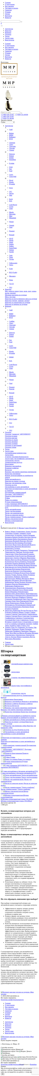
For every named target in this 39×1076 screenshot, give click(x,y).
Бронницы (9, 541)
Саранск (8, 614)
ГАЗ (10, 423)
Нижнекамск (21, 588)
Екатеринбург (10, 556)
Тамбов (35, 624)
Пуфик (7, 498)
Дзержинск (24, 550)
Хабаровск (16, 629)
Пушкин (8, 609)
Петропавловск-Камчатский (25, 605)
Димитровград (10, 552)
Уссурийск (30, 627)
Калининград (10, 561)
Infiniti (11, 357)
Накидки (8, 31)
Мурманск (16, 580)
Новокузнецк (28, 590)
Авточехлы (9, 29)
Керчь (28, 563)
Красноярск (27, 571)
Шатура (16, 633)
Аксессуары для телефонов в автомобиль (19, 458)
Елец (17, 556)
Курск (27, 573)
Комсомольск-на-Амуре (13, 567)
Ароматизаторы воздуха (13, 462)
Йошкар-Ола (27, 560)
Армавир (22, 533)
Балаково (31, 535)
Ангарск (34, 531)
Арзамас (16, 533)
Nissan (11, 222)
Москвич (12, 276)
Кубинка (16, 573)
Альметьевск (21, 531)
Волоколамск (10, 546)
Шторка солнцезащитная (14, 521)
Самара (32, 612)
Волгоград (9, 545)
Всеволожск (9, 548)
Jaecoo (11, 193)
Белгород (27, 537)
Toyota (11, 259)
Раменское (17, 610)
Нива (11, 280)
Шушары (28, 633)
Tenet (11, 257)
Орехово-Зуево (10, 601)
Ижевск (8, 560)
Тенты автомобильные (13, 509)
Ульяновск (22, 627)
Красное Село (18, 571)
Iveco (11, 188)
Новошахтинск (21, 595)
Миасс (32, 578)
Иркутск (14, 560)
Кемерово (22, 563)
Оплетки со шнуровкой (13, 445)
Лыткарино (9, 577)
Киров (32, 563)
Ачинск (25, 535)
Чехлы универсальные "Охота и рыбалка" (20, 517)
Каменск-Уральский (27, 561)
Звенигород (9, 558)
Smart (11, 242)
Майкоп (19, 578)
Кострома (8, 569)
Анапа (28, 531)
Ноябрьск (22, 597)
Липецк (20, 575)
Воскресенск (26, 546)
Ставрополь (24, 620)
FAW (11, 167)
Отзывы (8, 12)
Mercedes (12, 214)
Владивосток (10, 543)
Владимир (27, 543)
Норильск (15, 597)
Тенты (7, 36)
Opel (10, 227)
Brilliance (12, 137)
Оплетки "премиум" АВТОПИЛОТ (17, 434)
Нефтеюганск (19, 586)
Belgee (11, 133)
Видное (29, 541)
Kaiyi (11, 199)
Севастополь (22, 614)
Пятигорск (9, 610)
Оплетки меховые (11, 442)
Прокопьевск (17, 607)
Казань (34, 560)
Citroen (11, 150)
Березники (9, 539)
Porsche (11, 389)
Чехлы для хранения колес (14, 513)
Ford (10, 171)
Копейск (25, 567)
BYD (11, 139)
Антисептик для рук (12, 460)
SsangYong (13, 248)
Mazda (11, 212)
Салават (27, 612)
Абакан (13, 531)
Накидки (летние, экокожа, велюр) (17, 301)
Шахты (22, 633)
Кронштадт (9, 573)
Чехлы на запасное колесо (14, 515)
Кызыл (32, 573)
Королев (32, 567)
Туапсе (23, 625)
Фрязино (8, 629)
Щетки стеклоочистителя (14, 519)
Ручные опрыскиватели (13, 502)
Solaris (11, 244)
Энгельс (14, 637)
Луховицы (31, 575)
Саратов (14, 614)
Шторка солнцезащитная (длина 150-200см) (16, 801)
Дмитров (19, 552)
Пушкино (14, 609)
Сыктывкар (21, 624)
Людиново (24, 577)
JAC (10, 191)
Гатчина (17, 548)
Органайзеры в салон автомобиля (17, 487)
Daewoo (12, 154)
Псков (32, 607)
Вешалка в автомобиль (13, 466)
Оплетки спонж (10, 447)
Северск (8, 616)
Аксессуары (9, 38)
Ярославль (9, 639)
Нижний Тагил (18, 590)
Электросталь (20, 635)
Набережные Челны (12, 582)
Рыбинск (15, 612)
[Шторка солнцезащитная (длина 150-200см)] (19, 799)
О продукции (10, 4)
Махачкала (26, 578)
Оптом (7, 14)
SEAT (11, 238)
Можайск (8, 580)
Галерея (8, 2)
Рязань (21, 612)
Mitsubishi (12, 218)
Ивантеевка (31, 558)
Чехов (7, 633)
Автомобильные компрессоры (15, 453)
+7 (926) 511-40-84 (21, 114)
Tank (10, 255)
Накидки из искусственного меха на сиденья (21, 299)
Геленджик (9, 550)
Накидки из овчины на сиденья (16, 304)
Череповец (25, 631)
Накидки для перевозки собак (15, 483)
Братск (30, 539)
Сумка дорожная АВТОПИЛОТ (16, 504)
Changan (12, 143)
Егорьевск (30, 554)
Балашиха (8, 537)
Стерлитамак (27, 622)
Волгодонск (17, 545)
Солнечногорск (28, 618)
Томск (18, 625)
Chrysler (12, 148)
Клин (16, 565)
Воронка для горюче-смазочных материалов (20, 472)
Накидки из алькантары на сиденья (17, 302)
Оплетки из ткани (11, 440)
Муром (22, 580)
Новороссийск (10, 593)
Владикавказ (19, 543)
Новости (8, 17)
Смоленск (19, 618)
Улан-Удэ (14, 627)
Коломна (27, 565)
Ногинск (8, 597)
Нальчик (29, 582)
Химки (22, 629)
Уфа (35, 627)
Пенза (7, 603)
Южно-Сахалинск (23, 637)
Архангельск (10, 535)
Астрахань (18, 535)
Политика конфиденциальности (12, 1000)
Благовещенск (23, 539)
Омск (25, 599)
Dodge (11, 158)
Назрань (23, 582)
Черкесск (32, 631)
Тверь (7, 625)
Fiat (10, 169)
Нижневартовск (11, 588)
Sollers (11, 246)
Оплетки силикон (11, 443)
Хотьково (28, 629)
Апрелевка (9, 533)
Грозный (16, 550)
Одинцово (9, 599)
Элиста (8, 637)
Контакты (8, 16)
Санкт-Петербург (30, 528)
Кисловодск (9, 565)
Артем (28, 533)
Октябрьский (18, 599)
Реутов (23, 610)
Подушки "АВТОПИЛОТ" (14, 494)
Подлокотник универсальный (15, 492)
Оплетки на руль (11, 485)
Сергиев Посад (16, 616)
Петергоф (28, 603)
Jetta (10, 195)
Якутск (32, 637)
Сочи (18, 620)
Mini (10, 216)
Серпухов (26, 616)
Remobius (33, 1064)
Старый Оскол (16, 622)
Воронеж (18, 546)
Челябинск (17, 631)
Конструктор (9, 40)
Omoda (11, 225)
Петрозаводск (10, 605)
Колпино (33, 565)
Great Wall (12, 176)
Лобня (25, 575)
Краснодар (9, 571)
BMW (11, 135)
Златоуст (17, 558)
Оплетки (8, 34)
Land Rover (13, 205)
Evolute (11, 163)
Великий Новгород (20, 541)
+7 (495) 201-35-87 (7, 114)
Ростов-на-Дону (31, 610)
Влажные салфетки (12, 468)
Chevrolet (12, 146)
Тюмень (8, 627)
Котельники (16, 569)
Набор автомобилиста (13, 479)
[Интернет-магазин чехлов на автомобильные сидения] (19, 94)
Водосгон (8, 470)
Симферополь (10, 618)
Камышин (9, 563)
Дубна (16, 554)
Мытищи (28, 580)
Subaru (11, 250)
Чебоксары (9, 631)
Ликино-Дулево (11, 575)
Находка (15, 584)
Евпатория (23, 554)
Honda (11, 182)
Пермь (22, 603)
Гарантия (8, 10)
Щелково (35, 633)
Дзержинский (33, 550)
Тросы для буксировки (13, 511)
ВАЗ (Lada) (13, 272)
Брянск (7, 531)
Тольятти (12, 625)
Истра (19, 560)
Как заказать (9, 6)
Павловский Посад (27, 601)
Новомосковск (23, 592)
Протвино (26, 607)
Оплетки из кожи (11, 436)
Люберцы (17, 577)
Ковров (21, 565)
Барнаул (15, 537)
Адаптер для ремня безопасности (16, 457)
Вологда (32, 545)
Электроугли (29, 635)
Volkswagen (13, 263)
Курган (22, 573)
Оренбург (34, 599)
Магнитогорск (10, 578)
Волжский (26, 545)
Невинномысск (23, 584)
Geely (11, 175)
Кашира (16, 563)
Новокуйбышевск (11, 592)
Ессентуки (23, 556)
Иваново (23, 558)
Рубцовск (8, 612)
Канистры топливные (12, 474)
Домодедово (9, 554)
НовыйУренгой (32, 595)
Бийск (15, 539)
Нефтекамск (9, 586)
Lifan (11, 208)
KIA (10, 201)
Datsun (11, 156)
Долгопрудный (28, 552)
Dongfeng (12, 159)
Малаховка (17, 639)
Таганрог (29, 624)
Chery (11, 144)
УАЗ (10, 287)
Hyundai (12, 184)
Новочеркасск (10, 595)
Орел (29, 599)
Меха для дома (10, 297)
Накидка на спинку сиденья (15, 481)
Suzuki (11, 252)
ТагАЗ (11, 284)
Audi (10, 129)
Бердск (33, 537)
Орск (18, 601)
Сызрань (14, 624)
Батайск (21, 537)
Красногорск (25, 569)
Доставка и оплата (11, 8)
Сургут (8, 624)
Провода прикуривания (13, 496)
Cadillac (12, 321)
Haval (11, 180)
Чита (11, 633)
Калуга (17, 561)
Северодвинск (32, 614)
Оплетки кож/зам (11, 438)
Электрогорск (10, 635)
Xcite (11, 269)
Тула (28, 625)
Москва (21, 528)
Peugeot (11, 231)
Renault (11, 235)
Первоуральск (15, 603)
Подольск (8, 607)
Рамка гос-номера (11, 500)
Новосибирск (21, 593)
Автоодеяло (9, 455)
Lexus (11, 206)
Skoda (11, 240)
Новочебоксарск (31, 593)
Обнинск (29, 597)
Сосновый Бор (10, 620)
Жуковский (31, 556)
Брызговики (9, 464)
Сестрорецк (34, 616)
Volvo (11, 265)
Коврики (8, 32)
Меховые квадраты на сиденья (16, 295)
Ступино (35, 622)
